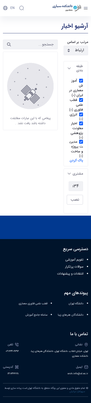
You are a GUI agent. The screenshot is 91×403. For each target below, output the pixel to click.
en (12, 8)
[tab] (76, 68)
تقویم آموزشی (74, 259)
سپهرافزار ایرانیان (77, 392)
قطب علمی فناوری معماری (33, 303)
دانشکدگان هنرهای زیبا (70, 315)
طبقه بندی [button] (79, 68)
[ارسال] (9, 44)
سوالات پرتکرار (74, 266)
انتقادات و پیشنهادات (70, 273)
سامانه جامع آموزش (36, 315)
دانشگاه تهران (75, 303)
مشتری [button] (78, 173)
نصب (75, 200)
